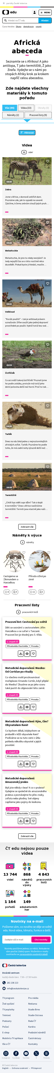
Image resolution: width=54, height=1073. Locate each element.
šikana (18, 26)
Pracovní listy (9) (38, 115)
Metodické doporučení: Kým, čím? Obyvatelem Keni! (26, 723)
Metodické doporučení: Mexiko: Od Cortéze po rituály (25, 669)
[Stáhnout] (20, 654)
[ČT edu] (9, 13)
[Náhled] (27, 654)
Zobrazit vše (27, 526)
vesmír (39, 26)
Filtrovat (29, 132)
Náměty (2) (13, 115)
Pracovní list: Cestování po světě (26, 622)
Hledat (45, 20)
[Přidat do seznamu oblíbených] (48, 161)
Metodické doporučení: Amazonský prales (20, 780)
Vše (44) (9, 107)
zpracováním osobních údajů (34, 954)
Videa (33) (26, 107)
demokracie (28, 26)
